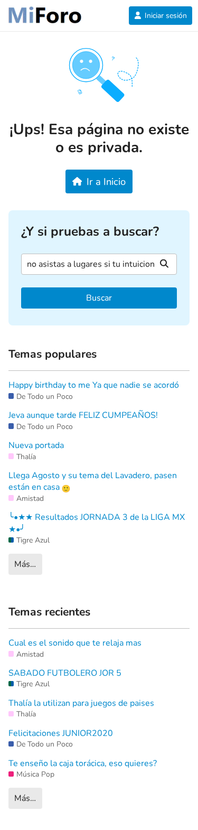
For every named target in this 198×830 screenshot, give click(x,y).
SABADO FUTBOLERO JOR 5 (64, 673)
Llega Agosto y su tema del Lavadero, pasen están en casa (92, 481)
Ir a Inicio (106, 181)
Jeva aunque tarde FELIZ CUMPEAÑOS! (83, 415)
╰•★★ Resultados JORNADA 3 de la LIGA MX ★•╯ (96, 523)
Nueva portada (36, 445)
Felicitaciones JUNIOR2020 (60, 733)
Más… (25, 564)
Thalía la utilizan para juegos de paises (81, 703)
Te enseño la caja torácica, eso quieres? (82, 763)
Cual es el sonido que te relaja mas (75, 643)
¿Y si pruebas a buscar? (90, 231)
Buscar (99, 298)
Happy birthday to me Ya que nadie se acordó (93, 385)
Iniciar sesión (166, 16)
